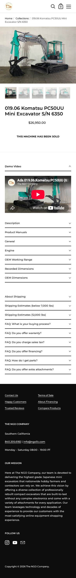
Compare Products (49, 408)
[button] (38, 166)
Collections (22, 18)
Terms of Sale (45, 395)
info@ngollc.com (34, 441)
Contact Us (11, 395)
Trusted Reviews (14, 408)
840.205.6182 (13, 441)
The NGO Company (37, 566)
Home (8, 18)
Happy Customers (15, 401)
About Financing (48, 401)
